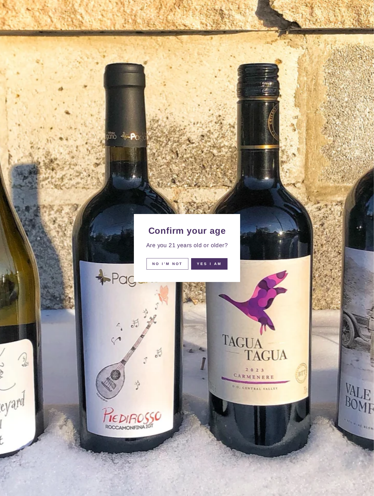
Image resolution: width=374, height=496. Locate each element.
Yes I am (209, 264)
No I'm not (167, 264)
